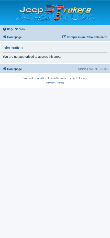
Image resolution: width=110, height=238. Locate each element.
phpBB (41, 78)
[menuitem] (8, 29)
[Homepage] (55, 12)
